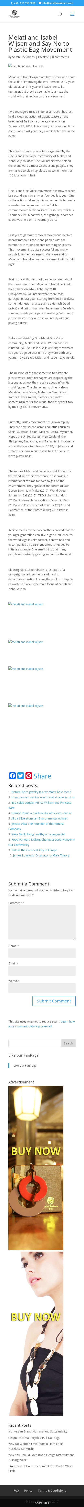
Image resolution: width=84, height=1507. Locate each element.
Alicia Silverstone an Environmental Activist (39, 818)
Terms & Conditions (52, 1490)
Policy (28, 1490)
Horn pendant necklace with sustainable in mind (42, 797)
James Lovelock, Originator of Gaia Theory (41, 855)
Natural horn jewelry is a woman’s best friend (41, 792)
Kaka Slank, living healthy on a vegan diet (38, 834)
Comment (16, 903)
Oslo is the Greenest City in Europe (34, 850)
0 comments (60, 57)
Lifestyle (43, 57)
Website (13, 981)
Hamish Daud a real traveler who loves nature (41, 813)
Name (13, 946)
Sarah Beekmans (23, 57)
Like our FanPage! (23, 1055)
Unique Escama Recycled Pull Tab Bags (34, 1438)
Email (13, 963)
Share (42, 776)
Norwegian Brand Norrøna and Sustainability (37, 1431)
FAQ (16, 1490)
